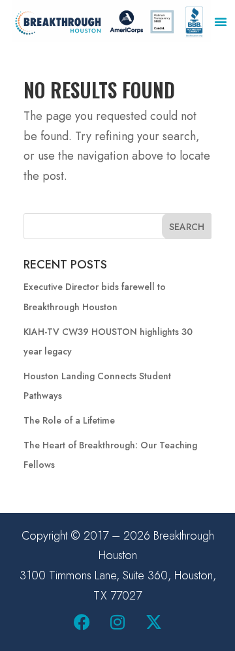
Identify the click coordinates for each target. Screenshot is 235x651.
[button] (220, 21)
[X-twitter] (153, 621)
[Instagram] (117, 621)
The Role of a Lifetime (69, 420)
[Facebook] (81, 621)
